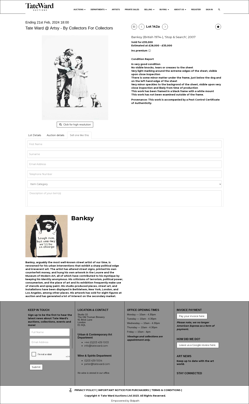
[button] (219, 11)
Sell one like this (79, 135)
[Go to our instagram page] (201, 383)
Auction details (55, 135)
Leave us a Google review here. (198, 345)
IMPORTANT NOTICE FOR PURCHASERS (123, 390)
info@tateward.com (96, 345)
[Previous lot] (141, 27)
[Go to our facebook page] (180, 383)
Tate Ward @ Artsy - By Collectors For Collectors (69, 28)
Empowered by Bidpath (125, 400)
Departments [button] (98, 9)
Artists (116, 9)
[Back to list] (134, 27)
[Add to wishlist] (218, 27)
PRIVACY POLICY (85, 390)
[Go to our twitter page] (187, 383)
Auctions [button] (79, 9)
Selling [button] (148, 9)
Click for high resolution (77, 124)
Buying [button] (163, 9)
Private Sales (132, 9)
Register (196, 9)
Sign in (209, 9)
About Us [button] (179, 9)
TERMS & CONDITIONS (166, 390)
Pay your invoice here (192, 316)
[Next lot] (165, 27)
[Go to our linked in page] (194, 383)
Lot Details (34, 135)
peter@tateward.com (97, 364)
